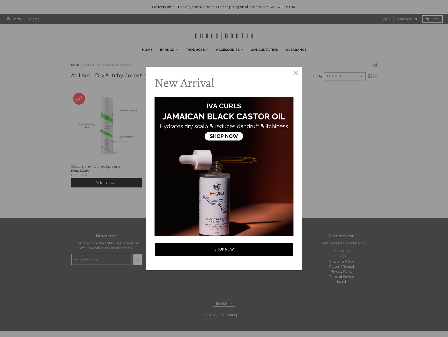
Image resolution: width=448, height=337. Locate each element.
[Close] (295, 73)
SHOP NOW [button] (224, 249)
